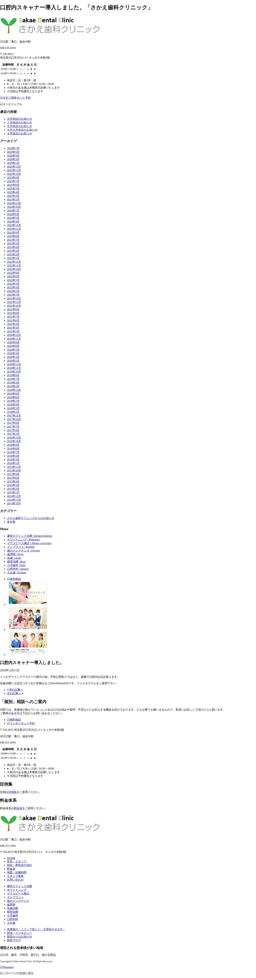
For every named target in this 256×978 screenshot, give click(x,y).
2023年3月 (13, 250)
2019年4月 (13, 382)
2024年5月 (13, 217)
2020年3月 (13, 357)
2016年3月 (13, 459)
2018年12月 (14, 389)
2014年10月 (14, 503)
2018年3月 (13, 408)
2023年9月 (13, 232)
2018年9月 (13, 393)
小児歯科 (12, 915)
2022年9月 (13, 272)
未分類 (11, 521)
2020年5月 (13, 349)
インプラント (15, 897)
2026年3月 (13, 159)
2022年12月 (14, 261)
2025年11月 (14, 170)
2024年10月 (14, 206)
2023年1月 (13, 258)
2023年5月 (13, 243)
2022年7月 (13, 280)
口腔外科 (12, 919)
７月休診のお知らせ (19, 122)
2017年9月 (13, 422)
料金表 (18, 808)
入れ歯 (11, 922)
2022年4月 (13, 287)
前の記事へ (16, 689)
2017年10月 (14, 419)
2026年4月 (13, 155)
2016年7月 (13, 452)
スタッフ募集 (15, 876)
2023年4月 (13, 247)
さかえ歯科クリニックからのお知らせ (30, 518)
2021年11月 (14, 302)
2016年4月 (13, 455)
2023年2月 (13, 254)
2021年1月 (13, 331)
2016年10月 (14, 441)
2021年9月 (13, 309)
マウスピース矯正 (18, 893)
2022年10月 (14, 269)
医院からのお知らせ (19, 936)
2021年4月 (13, 324)
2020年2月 (13, 360)
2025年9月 (13, 177)
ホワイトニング (16, 889)
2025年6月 (13, 184)
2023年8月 (13, 236)
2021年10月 (14, 305)
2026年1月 (13, 162)
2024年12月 (14, 203)
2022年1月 (13, 294)
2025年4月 (13, 192)
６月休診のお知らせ (19, 126)
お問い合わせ (15, 879)
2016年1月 (13, 463)
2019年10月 (14, 371)
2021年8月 (13, 313)
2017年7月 (13, 426)
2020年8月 (13, 346)
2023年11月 (14, 228)
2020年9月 (13, 342)
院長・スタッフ (16, 861)
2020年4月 (13, 353)
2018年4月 (13, 404)
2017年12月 (14, 415)
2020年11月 (14, 338)
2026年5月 (13, 151)
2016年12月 (14, 437)
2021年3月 (13, 327)
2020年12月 (14, 335)
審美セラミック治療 (19, 886)
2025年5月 (13, 188)
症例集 (12, 792)
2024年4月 (13, 221)
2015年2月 (13, 488)
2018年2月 (13, 411)
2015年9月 (13, 474)
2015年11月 (14, 466)
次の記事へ (14, 693)
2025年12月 (14, 166)
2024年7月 (13, 210)
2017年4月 (13, 430)
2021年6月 (13, 320)
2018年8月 (13, 397)
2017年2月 (13, 433)
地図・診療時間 (16, 872)
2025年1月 (13, 199)
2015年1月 (13, 492)
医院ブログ (14, 940)
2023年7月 (13, 239)
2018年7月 (13, 400)
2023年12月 (14, 225)
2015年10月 (14, 470)
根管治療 (12, 911)
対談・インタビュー (19, 932)
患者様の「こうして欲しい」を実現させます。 (36, 929)
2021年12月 (14, 298)
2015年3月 (13, 485)
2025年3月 (13, 195)
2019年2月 (13, 386)
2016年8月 (13, 448)
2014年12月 (14, 496)
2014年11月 (14, 499)
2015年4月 (13, 481)
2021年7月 (13, 316)
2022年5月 (13, 283)
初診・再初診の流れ (19, 865)
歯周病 (11, 904)
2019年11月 (14, 368)
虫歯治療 (12, 908)
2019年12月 (14, 364)
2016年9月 (13, 444)
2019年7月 (13, 378)
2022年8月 (13, 276)
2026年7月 (13, 148)
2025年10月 (14, 173)
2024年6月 (13, 214)
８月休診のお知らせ (19, 118)
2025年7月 (13, 181)
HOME (11, 858)
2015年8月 (13, 477)
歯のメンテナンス (18, 900)
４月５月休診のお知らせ (22, 129)
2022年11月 (14, 265)
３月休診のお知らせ (19, 133)
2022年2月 (13, 291)
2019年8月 (13, 375)
